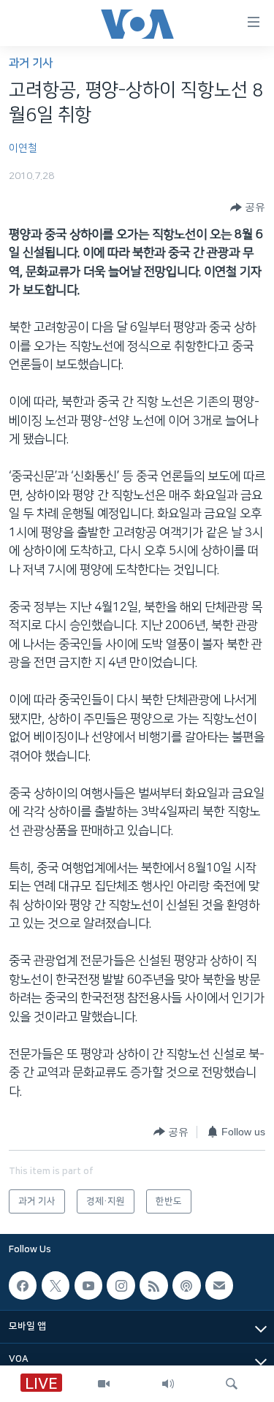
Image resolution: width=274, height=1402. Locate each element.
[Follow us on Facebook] (23, 1285)
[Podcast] (186, 1285)
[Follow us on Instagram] (120, 1285)
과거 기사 (31, 63)
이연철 (23, 148)
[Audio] (168, 1383)
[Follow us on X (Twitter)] (55, 1285)
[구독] (219, 1285)
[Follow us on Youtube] (88, 1285)
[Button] (247, 207)
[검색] (232, 1383)
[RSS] (153, 1285)
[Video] (104, 1383)
